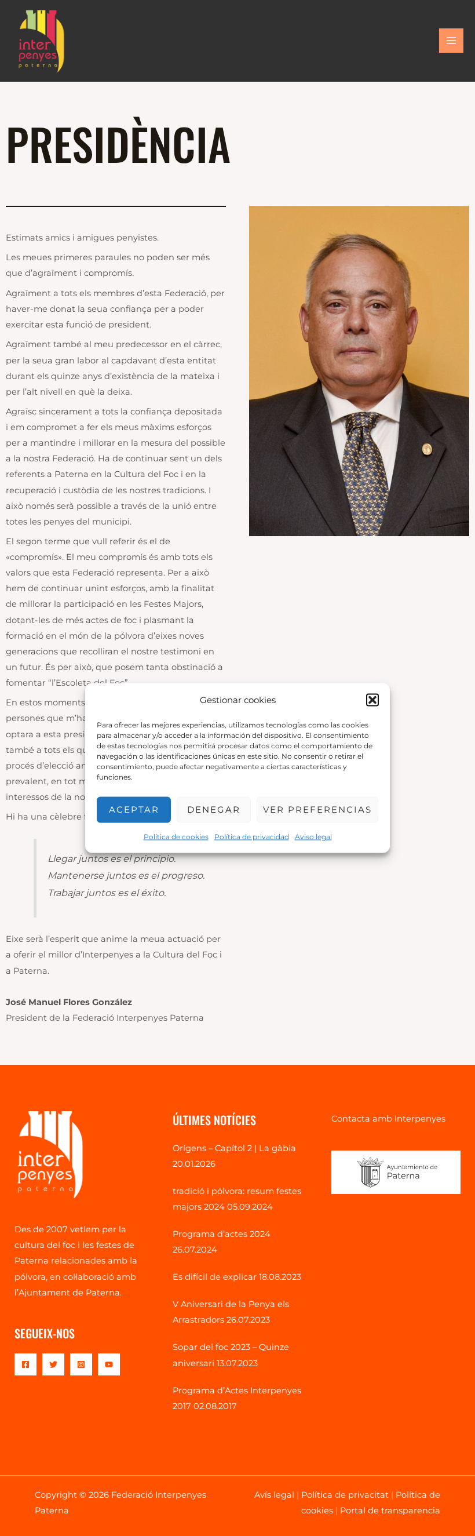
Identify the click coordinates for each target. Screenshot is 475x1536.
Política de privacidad (251, 836)
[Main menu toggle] (451, 40)
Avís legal (274, 1495)
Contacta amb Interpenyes (388, 1118)
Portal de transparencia (390, 1510)
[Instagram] (81, 1364)
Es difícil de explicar (215, 1277)
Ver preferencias (317, 809)
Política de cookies (176, 836)
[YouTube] (109, 1364)
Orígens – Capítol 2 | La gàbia (234, 1148)
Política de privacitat (345, 1495)
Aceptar (134, 809)
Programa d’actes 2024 (222, 1234)
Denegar (213, 809)
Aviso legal (313, 836)
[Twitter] (53, 1364)
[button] (372, 699)
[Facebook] (25, 1364)
